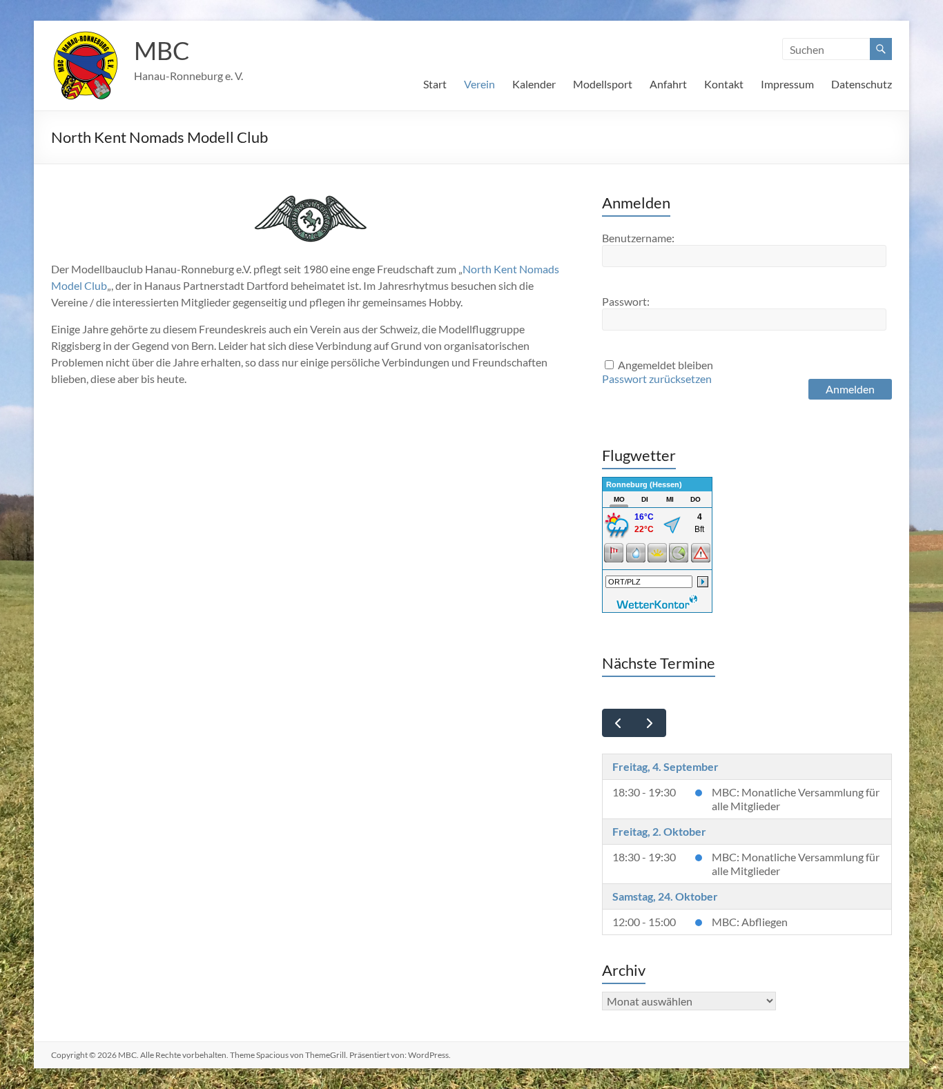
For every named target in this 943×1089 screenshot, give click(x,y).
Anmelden (850, 388)
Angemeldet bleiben (665, 364)
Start (435, 83)
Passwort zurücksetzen (657, 378)
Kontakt (723, 83)
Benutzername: (638, 237)
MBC (162, 50)
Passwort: (626, 301)
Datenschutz (861, 83)
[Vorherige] (618, 723)
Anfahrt (668, 83)
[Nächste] (650, 723)
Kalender (534, 83)
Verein (479, 83)
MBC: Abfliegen (750, 921)
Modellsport (602, 83)
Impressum (787, 83)
